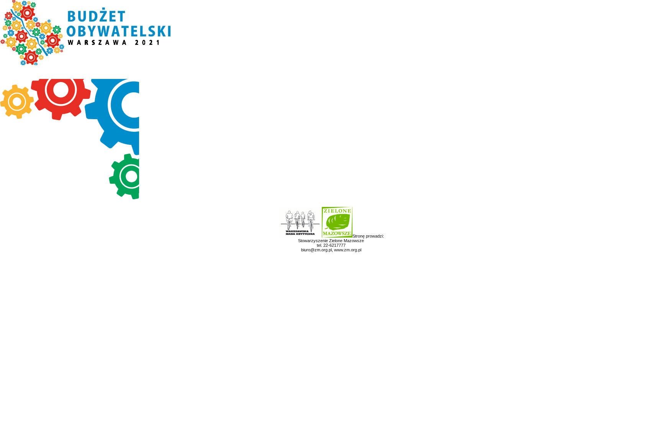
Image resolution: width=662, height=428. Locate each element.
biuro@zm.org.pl (316, 250)
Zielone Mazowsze (346, 240)
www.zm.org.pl (347, 250)
